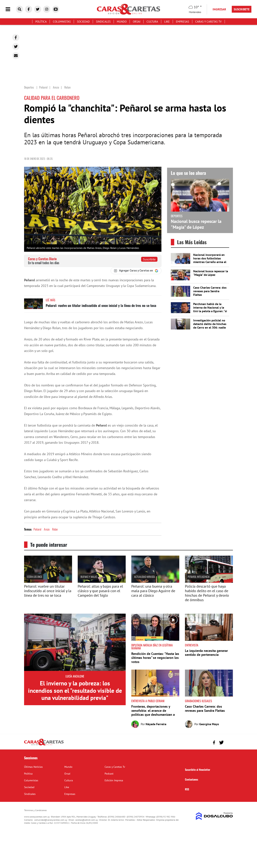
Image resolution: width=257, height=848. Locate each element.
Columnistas (62, 21)
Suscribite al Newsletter (197, 770)
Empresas (182, 21)
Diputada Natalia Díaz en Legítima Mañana (152, 646)
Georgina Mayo (209, 724)
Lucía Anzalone (74, 676)
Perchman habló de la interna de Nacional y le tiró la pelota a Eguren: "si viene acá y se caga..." (210, 309)
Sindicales (103, 21)
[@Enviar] (15, 55)
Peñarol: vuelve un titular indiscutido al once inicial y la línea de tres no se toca (101, 305)
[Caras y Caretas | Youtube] (55, 9)
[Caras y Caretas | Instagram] (46, 9)
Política (41, 21)
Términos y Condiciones (35, 810)
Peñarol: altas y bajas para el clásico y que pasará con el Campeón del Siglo (100, 591)
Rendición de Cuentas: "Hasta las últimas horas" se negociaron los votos (155, 657)
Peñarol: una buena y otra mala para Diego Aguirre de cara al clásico (153, 591)
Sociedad (83, 21)
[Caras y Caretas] (44, 745)
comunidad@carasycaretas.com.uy (50, 819)
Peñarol (37, 529)
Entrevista (191, 645)
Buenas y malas (89, 577)
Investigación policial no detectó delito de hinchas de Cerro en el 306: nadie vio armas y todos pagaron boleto (210, 327)
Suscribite (149, 259)
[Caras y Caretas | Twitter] (37, 9)
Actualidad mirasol (144, 577)
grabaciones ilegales (198, 701)
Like (167, 21)
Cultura (152, 21)
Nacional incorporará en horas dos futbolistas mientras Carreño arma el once (209, 260)
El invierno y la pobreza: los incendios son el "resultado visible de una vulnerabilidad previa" (75, 690)
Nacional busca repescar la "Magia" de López (196, 224)
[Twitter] (15, 46)
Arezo (46, 529)
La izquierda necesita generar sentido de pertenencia (206, 652)
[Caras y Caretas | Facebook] (28, 9)
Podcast (109, 773)
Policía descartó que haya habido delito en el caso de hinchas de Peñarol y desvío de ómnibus (207, 593)
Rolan (55, 529)
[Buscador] (19, 9)
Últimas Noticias (33, 766)
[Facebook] (15, 37)
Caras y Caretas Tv (208, 21)
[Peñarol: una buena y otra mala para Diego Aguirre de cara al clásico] (155, 581)
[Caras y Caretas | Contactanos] (228, 742)
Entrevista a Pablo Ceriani (147, 701)
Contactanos (191, 779)
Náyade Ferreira (156, 724)
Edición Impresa (114, 780)
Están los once (34, 577)
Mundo (122, 21)
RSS (187, 789)
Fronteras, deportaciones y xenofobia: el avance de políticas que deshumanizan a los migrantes (153, 712)
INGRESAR (219, 9)
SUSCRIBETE (241, 9)
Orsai (136, 21)
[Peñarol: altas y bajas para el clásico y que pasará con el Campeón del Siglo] (102, 581)
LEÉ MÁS (50, 300)
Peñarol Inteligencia (199, 577)
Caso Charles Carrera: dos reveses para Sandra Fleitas (210, 291)
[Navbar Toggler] (11, 9)
